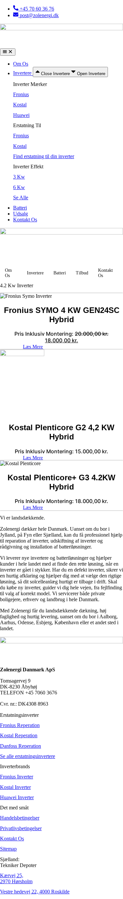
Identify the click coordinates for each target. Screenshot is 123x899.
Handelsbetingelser (19, 818)
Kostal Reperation (18, 735)
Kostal (20, 104)
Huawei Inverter (17, 797)
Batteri (59, 272)
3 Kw (19, 177)
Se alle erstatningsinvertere (27, 756)
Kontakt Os (105, 273)
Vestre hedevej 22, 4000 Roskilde (35, 891)
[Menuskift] (7, 52)
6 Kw (19, 187)
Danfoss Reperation (20, 746)
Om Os (8, 273)
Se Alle (20, 197)
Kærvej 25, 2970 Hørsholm (16, 878)
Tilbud (82, 272)
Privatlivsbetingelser (21, 828)
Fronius (21, 94)
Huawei (21, 115)
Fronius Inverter (16, 776)
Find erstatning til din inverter (43, 156)
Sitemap (8, 849)
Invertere (35, 272)
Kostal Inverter (15, 787)
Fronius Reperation (20, 725)
